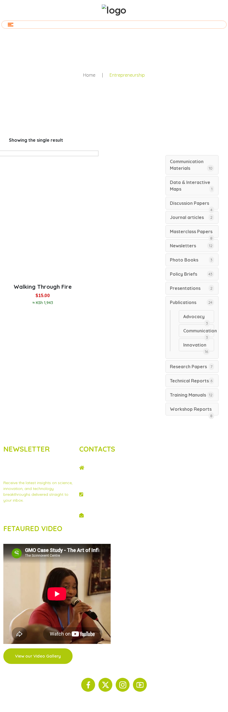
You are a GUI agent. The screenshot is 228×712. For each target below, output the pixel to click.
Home (89, 75)
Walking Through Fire (43, 286)
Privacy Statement (20, 514)
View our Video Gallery (38, 656)
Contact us (50, 514)
